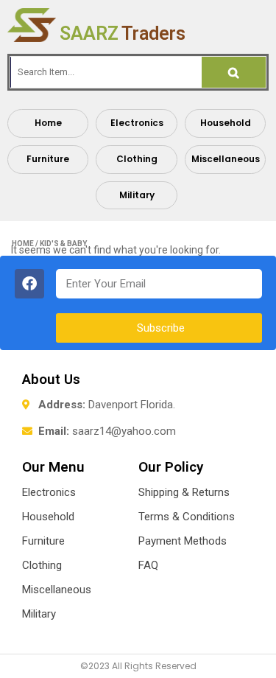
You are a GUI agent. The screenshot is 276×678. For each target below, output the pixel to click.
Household (225, 122)
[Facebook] (29, 283)
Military (137, 195)
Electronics (136, 122)
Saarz (122, 33)
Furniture (47, 159)
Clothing (137, 159)
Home (48, 122)
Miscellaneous (225, 159)
